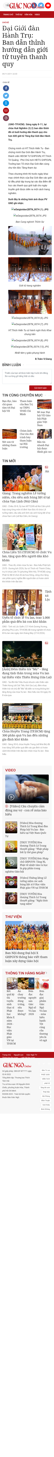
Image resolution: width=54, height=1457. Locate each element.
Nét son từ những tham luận (9, 445)
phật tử (47, 1118)
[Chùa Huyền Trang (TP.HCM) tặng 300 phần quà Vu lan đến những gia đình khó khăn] (22, 716)
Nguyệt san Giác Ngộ (22, 28)
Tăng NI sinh (45, 1123)
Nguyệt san (18, 1090)
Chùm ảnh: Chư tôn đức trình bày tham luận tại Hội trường (27, 439)
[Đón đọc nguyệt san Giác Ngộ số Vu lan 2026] (23, 1002)
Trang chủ (8, 15)
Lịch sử (37, 28)
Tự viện (6, 28)
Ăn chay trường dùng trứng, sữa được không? (10, 1021)
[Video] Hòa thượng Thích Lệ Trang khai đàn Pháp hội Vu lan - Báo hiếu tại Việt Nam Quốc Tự (26, 829)
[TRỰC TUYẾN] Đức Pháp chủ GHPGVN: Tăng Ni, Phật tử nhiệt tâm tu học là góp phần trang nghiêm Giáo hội (26, 865)
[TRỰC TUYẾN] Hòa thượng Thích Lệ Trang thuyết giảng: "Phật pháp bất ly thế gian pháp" (34, 847)
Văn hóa (28, 15)
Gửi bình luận (40, 388)
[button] (43, 1036)
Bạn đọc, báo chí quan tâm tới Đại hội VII (9, 406)
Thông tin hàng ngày (25, 991)
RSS (22, 1095)
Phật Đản (46, 1127)
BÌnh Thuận (45, 1136)
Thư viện (13, 916)
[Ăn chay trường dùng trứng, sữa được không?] (12, 1002)
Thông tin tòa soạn (10, 1093)
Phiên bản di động (9, 1095)
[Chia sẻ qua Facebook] (6, 88)
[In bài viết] (6, 118)
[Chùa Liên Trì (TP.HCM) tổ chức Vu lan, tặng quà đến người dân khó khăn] (22, 537)
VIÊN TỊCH (46, 1114)
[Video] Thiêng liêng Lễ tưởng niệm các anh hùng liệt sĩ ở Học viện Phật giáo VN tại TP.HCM (34, 882)
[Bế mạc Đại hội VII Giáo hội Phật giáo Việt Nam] (44, 404)
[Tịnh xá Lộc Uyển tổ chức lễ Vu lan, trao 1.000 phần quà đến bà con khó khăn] (22, 602)
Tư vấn (29, 21)
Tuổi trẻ (38, 21)
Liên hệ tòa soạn (28, 1093)
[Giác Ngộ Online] (17, 1100)
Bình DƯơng (45, 1144)
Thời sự (18, 15)
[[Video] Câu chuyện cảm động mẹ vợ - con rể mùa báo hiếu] (27, 789)
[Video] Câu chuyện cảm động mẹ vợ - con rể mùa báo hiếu (26, 810)
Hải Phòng (46, 1131)
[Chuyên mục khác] (48, 34)
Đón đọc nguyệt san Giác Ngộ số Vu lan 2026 (20, 1021)
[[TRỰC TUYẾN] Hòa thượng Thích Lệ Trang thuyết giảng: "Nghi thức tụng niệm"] (11, 898)
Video (37, 15)
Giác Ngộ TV (31, 1090)
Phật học (19, 21)
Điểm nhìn (7, 21)
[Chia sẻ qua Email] (6, 111)
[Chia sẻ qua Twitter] (6, 96)
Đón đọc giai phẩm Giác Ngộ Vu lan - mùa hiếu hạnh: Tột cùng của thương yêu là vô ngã (32, 1034)
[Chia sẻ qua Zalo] (6, 103)
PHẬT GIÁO (45, 1110)
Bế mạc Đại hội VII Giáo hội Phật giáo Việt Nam (44, 418)
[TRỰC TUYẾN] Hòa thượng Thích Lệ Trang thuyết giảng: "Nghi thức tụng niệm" (34, 898)
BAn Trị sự (46, 1105)
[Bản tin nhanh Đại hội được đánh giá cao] (44, 434)
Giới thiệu (46, 1140)
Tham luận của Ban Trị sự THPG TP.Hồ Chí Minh (26, 407)
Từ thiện (7, 34)
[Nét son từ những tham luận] (9, 434)
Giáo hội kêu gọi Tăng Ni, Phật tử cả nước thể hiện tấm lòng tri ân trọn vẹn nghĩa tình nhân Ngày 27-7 (26, 973)
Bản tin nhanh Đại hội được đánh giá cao (44, 446)
